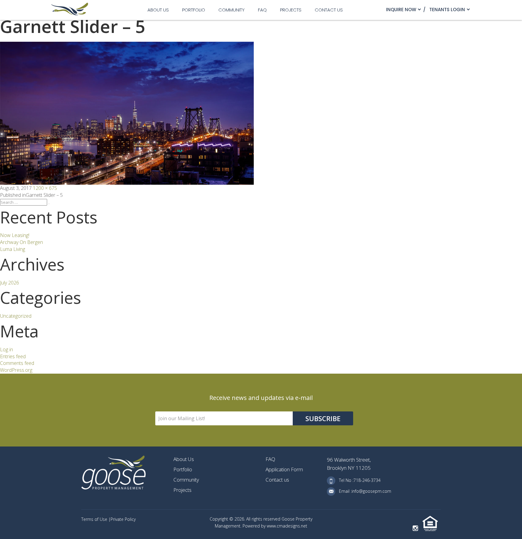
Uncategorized (15, 316)
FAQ (262, 10)
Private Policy (123, 519)
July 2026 (9, 282)
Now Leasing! (14, 235)
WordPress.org (16, 370)
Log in (6, 349)
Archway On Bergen (21, 242)
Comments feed (17, 363)
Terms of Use (94, 519)
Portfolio (193, 10)
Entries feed (13, 356)
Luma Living (12, 249)
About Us (158, 10)
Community (231, 10)
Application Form (284, 469)
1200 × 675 (45, 188)
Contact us (329, 10)
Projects (290, 10)
